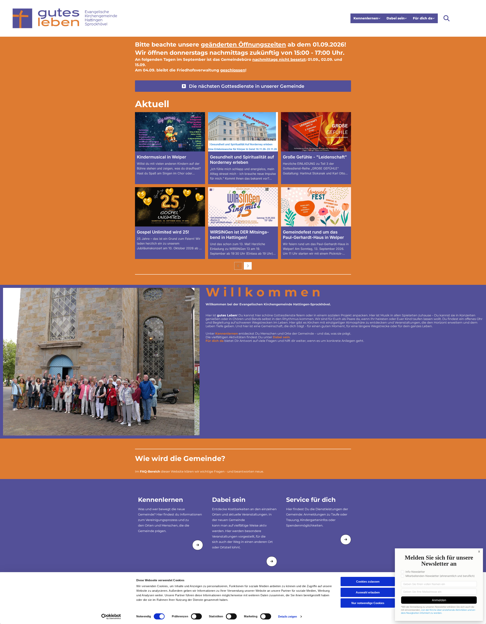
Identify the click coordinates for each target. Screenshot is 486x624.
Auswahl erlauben (368, 592)
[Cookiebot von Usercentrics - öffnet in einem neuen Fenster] (111, 616)
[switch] (196, 616)
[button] (243, 86)
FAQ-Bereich (150, 471)
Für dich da (422, 18)
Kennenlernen (365, 18)
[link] (366, 18)
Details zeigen (287, 616)
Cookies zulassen (367, 581)
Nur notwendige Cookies (367, 603)
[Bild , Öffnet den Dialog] (101, 361)
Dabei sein (396, 18)
